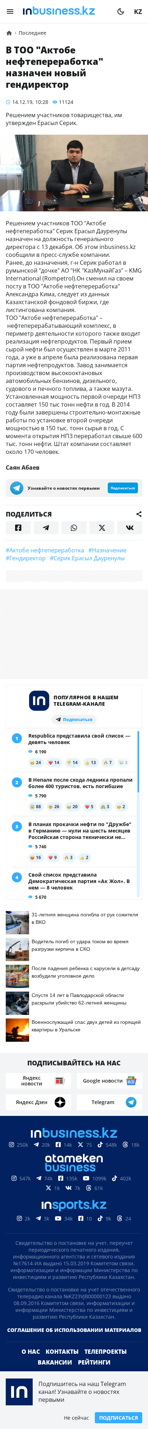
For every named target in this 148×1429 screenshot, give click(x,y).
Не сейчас (76, 1417)
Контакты (62, 1352)
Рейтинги (94, 1362)
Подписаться (118, 1417)
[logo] (65, 11)
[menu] (10, 11)
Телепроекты (105, 1352)
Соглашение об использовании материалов (74, 1330)
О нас (31, 1352)
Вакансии (55, 1362)
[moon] (120, 11)
